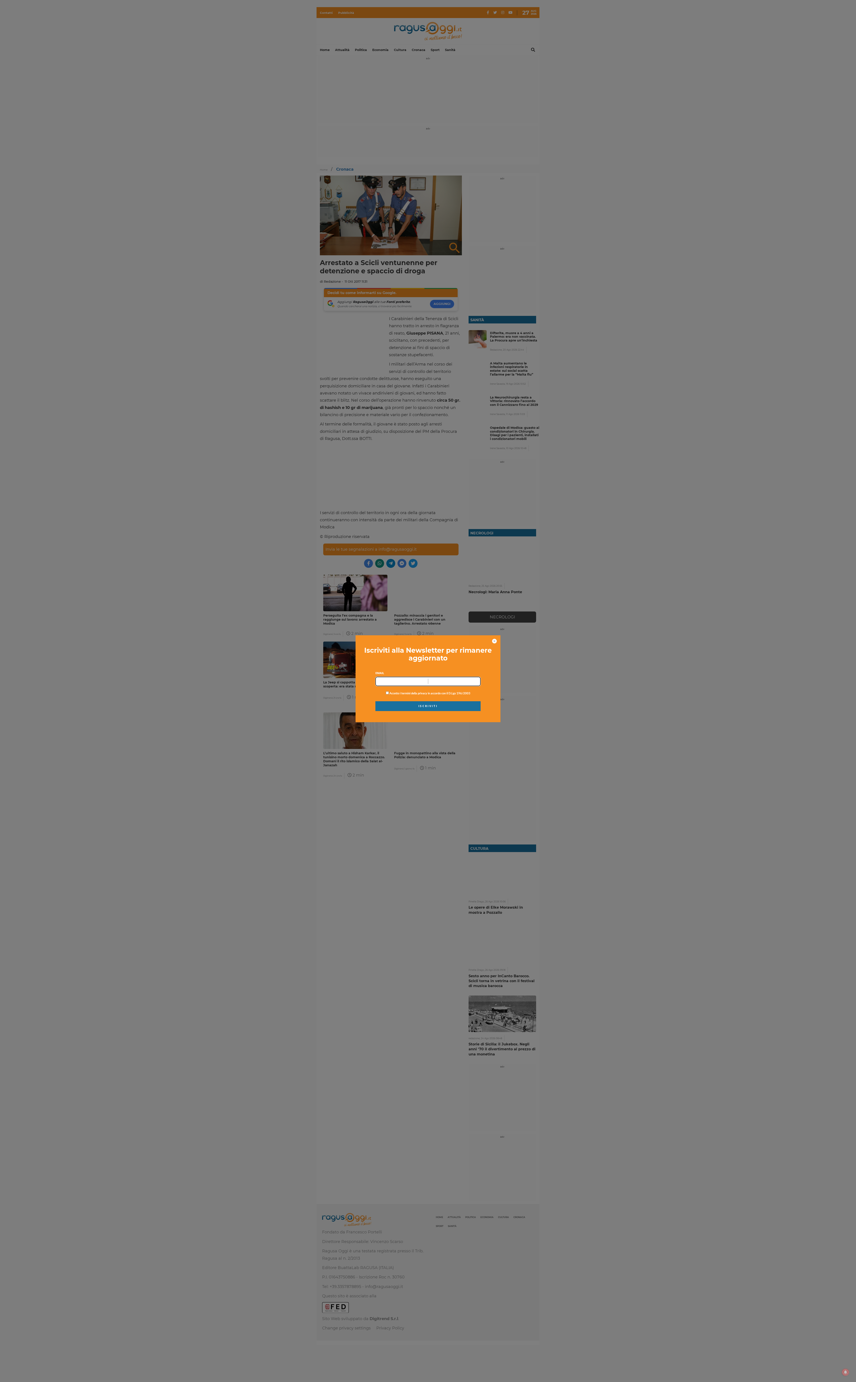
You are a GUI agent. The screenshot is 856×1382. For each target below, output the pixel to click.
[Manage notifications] (845, 1372)
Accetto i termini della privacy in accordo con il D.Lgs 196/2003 (429, 693)
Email (379, 673)
